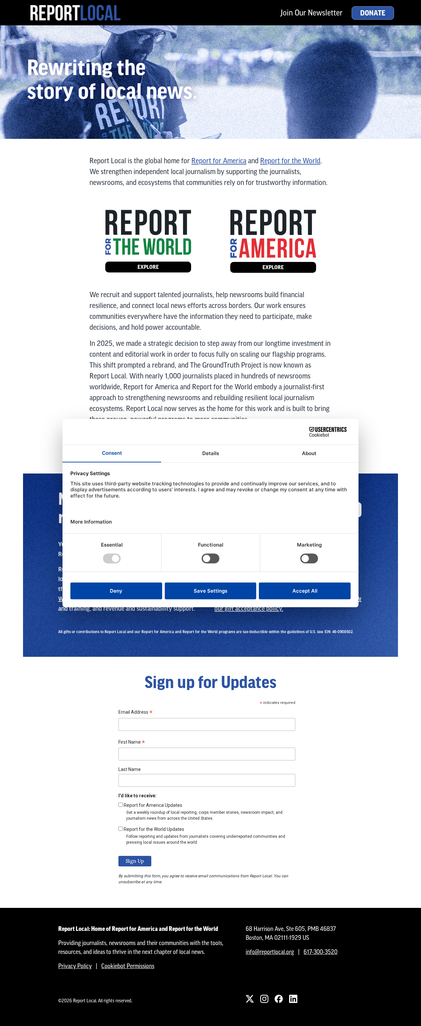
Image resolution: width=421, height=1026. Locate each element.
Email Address (135, 713)
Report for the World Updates (154, 829)
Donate (372, 13)
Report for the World (290, 161)
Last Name (129, 769)
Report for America (218, 161)
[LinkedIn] (293, 998)
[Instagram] (264, 998)
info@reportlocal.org (270, 951)
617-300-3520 (320, 951)
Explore (148, 267)
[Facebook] (278, 998)
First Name (131, 743)
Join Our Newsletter (311, 12)
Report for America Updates (153, 805)
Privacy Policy (75, 965)
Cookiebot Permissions (127, 965)
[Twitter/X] (249, 998)
